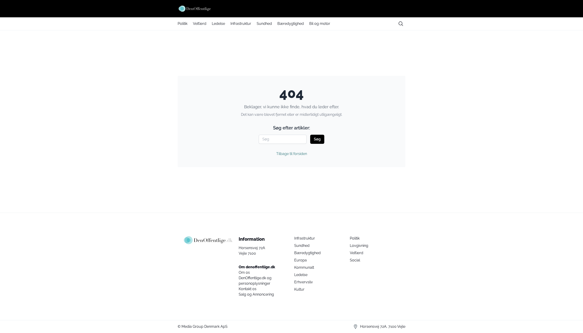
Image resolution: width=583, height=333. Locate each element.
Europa (300, 260)
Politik (182, 23)
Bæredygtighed (290, 23)
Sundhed (264, 23)
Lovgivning (359, 245)
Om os (244, 272)
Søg (317, 139)
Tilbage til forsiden (291, 154)
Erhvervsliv (303, 282)
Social (355, 260)
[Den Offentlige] (291, 9)
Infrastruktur (240, 23)
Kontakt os (247, 289)
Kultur (299, 289)
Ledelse (218, 23)
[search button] (400, 23)
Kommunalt (304, 267)
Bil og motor (319, 23)
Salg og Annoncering (256, 294)
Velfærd (199, 23)
